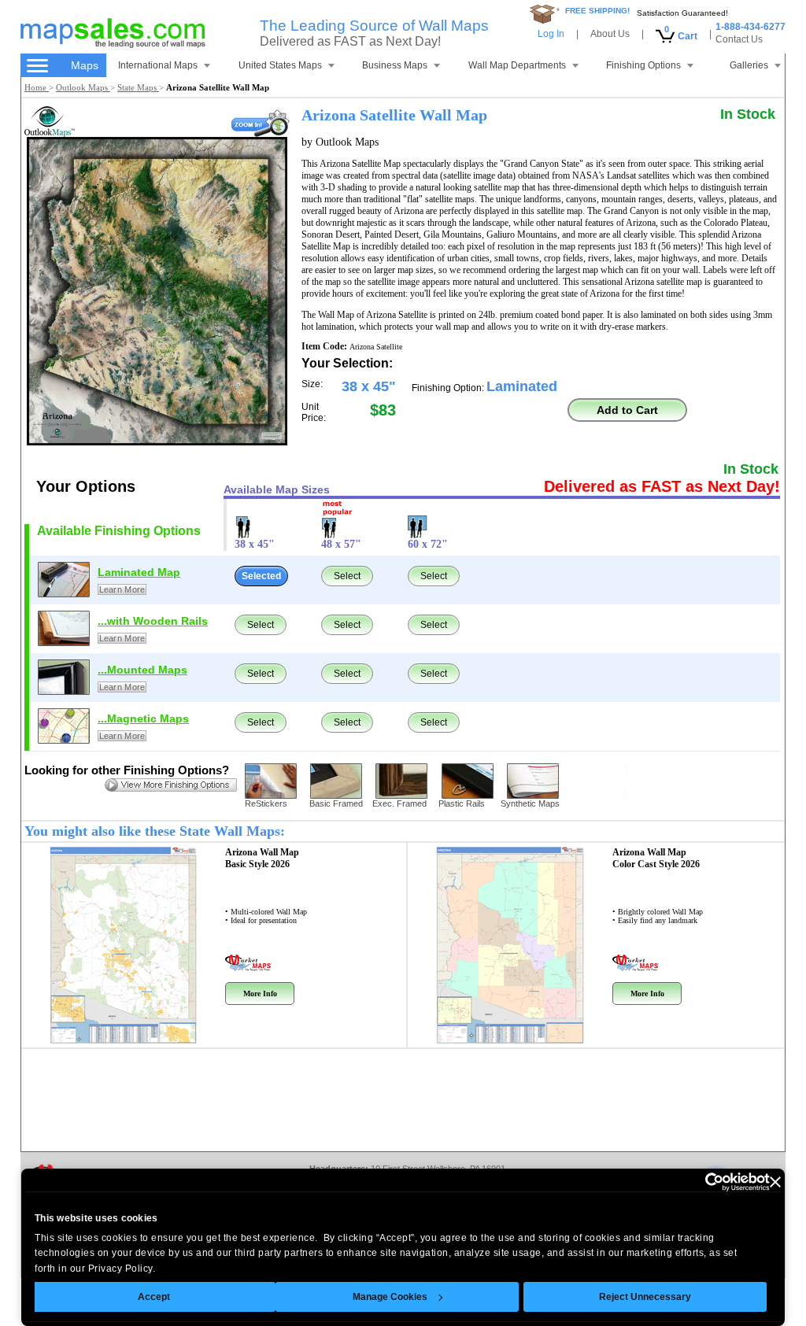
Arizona (262, 858)
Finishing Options (643, 65)
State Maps (138, 87)
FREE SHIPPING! (597, 10)
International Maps (158, 65)
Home (36, 87)
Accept (154, 1296)
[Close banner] (775, 1181)
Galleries (749, 65)
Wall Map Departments (517, 65)
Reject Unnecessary (645, 1296)
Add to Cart (627, 410)
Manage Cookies (390, 1296)
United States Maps (280, 65)
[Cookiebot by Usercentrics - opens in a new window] (701, 1182)
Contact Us (739, 39)
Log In (551, 33)
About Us (610, 33)
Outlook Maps (83, 87)
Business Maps (394, 65)
